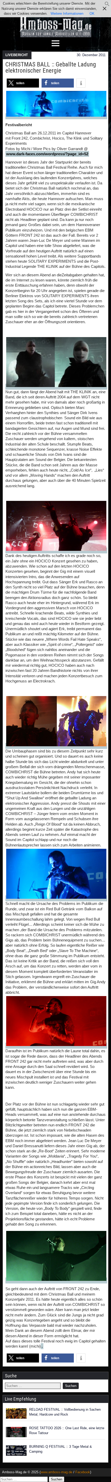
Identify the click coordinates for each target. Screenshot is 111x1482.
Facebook (82, 1472)
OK (92, 13)
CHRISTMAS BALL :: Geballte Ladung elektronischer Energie (50, 67)
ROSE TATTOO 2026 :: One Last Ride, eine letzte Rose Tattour (66, 1430)
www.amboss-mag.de (56, 1472)
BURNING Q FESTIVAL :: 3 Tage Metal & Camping (60, 1449)
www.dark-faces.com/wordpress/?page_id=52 (47, 154)
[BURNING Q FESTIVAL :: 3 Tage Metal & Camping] (16, 1450)
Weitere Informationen (67, 13)
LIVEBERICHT (16, 55)
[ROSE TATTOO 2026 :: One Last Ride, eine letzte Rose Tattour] (16, 1432)
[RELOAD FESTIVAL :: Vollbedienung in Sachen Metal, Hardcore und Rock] (16, 1413)
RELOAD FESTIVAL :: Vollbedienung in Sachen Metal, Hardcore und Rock (65, 1412)
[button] (107, 5)
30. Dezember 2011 (91, 55)
